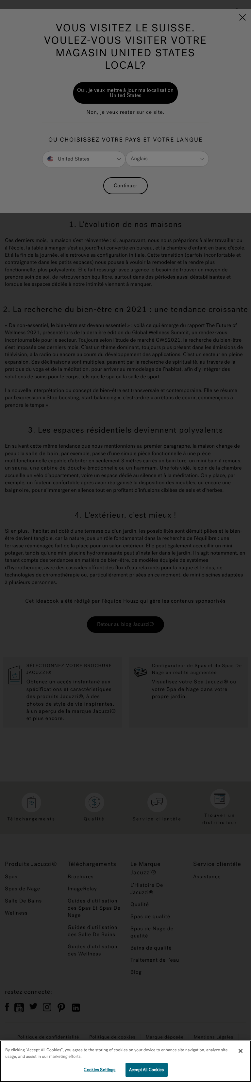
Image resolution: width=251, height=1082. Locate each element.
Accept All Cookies (146, 1070)
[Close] (240, 1051)
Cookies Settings (99, 1070)
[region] (125, 1061)
